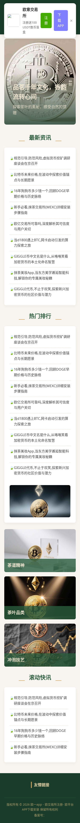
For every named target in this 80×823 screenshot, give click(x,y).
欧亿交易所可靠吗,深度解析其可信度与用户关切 (41, 226)
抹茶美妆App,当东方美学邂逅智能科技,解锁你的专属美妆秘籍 (41, 275)
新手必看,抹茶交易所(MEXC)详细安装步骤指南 (42, 210)
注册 (46, 20)
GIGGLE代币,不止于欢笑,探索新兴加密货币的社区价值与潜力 (41, 292)
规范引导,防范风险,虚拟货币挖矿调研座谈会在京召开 (42, 161)
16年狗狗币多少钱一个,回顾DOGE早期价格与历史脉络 (41, 193)
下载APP (61, 20)
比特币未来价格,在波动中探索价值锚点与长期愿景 (41, 177)
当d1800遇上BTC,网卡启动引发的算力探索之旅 (41, 243)
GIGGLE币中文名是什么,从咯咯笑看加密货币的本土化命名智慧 (41, 259)
